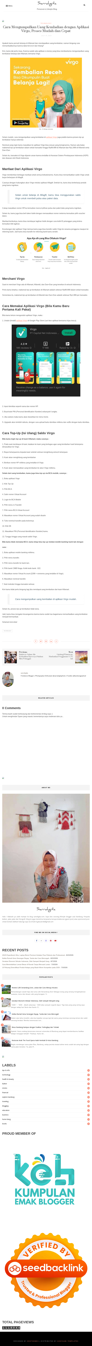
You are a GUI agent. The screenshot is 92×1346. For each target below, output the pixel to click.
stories (4, 1088)
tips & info (6, 1070)
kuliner (4, 1084)
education (5, 1110)
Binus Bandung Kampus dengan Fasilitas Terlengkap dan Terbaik (35, 1027)
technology (46, 23)
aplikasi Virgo (51, 137)
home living (6, 1119)
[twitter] (41, 941)
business (5, 1115)
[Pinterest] (51, 941)
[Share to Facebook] (35, 641)
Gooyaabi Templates (67, 1341)
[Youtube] (55, 941)
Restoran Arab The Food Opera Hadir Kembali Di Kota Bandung (35, 1040)
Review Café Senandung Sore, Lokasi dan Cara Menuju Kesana (34, 988)
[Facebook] (37, 941)
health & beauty (8, 1079)
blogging (5, 1106)
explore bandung (8, 1097)
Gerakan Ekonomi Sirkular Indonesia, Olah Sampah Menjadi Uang (35, 1001)
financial (5, 1092)
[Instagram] (46, 941)
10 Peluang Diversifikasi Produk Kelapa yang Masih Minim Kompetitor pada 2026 (31, 967)
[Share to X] (41, 641)
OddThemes (33, 1341)
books (4, 1124)
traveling (5, 1101)
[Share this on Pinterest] (46, 641)
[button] (9, 6)
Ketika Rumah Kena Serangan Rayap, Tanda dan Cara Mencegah (35, 1014)
